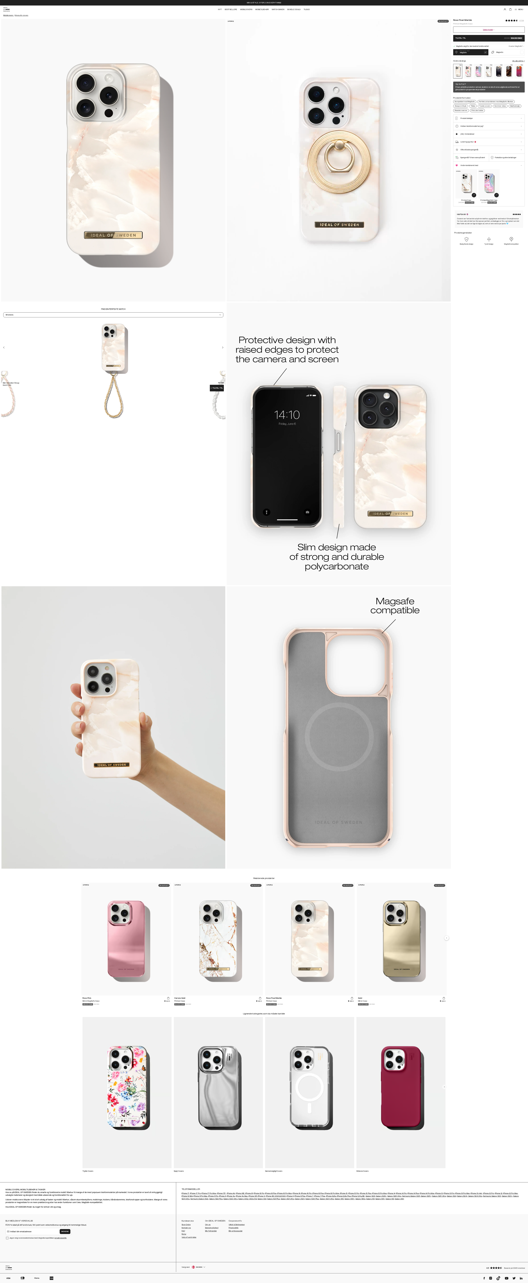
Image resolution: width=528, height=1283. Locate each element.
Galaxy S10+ (349, 1199)
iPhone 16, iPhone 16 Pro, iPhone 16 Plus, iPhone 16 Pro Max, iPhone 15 (320, 1193)
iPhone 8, (290, 1196)
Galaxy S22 (203, 1199)
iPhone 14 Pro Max (427, 1193)
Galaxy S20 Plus (312, 1199)
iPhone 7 (309, 1196)
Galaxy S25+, (426, 1196)
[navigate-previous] (446, 938)
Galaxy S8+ (399, 1199)
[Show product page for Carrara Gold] (488, 71)
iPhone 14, (391, 1193)
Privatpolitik (233, 1228)
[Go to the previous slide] (4, 347)
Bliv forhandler (211, 1231)
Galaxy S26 (370, 1196)
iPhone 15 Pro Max (379, 1193)
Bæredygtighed (211, 1228)
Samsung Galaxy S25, (411, 1196)
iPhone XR (253, 1196)
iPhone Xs (231, 1196)
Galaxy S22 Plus (216, 1199)
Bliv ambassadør (236, 1231)
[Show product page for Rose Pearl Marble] (457, 71)
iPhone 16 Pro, (259, 1193)
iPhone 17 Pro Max (209, 1193)
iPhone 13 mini (476, 1193)
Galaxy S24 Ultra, (475, 1196)
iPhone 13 (439, 1193)
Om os (208, 1225)
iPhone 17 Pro (195, 1193)
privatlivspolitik (61, 1238)
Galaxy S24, (452, 1196)
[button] (504, 1268)
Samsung (194, 1199)
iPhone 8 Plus (300, 1196)
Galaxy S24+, (462, 1196)
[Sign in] (505, 9)
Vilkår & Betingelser (237, 1225)
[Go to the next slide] (223, 347)
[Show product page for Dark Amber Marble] (508, 71)
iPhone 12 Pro (488, 1193)
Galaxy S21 (262, 1199)
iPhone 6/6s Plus (343, 1196)
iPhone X (261, 1196)
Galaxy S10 (339, 1199)
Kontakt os (186, 1228)
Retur (184, 1234)
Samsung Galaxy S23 (492, 1196)
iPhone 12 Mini (187, 1196)
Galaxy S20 (300, 1199)
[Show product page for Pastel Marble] (478, 71)
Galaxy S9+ (380, 1199)
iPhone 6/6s (331, 1196)
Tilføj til (217, 388)
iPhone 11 (222, 1196)
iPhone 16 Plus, (271, 1193)
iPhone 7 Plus (319, 1196)
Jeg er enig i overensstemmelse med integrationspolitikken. (38, 1238)
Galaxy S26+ (381, 1196)
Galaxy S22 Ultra (230, 1199)
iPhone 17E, (221, 1193)
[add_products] (474, 195)
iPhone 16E (240, 1193)
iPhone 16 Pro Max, (284, 1193)
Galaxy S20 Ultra (327, 1199)
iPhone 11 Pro (213, 1196)
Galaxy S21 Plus (273, 1199)
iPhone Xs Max (242, 1196)
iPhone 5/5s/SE (358, 1196)
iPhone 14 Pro (401, 1193)
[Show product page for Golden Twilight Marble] (498, 71)
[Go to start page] (6, 9)
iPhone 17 (185, 1193)
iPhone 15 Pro (353, 1193)
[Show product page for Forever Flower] (467, 71)
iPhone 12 (498, 1193)
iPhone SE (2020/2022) (276, 1196)
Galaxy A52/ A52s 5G (247, 1199)
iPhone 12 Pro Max (510, 1193)
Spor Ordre (186, 1225)
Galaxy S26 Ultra (394, 1196)
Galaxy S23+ (507, 1196)
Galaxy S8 (390, 1199)
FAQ (183, 1231)
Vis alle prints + (518, 61)
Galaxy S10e (360, 1199)
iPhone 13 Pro (449, 1193)
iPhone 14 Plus (413, 1193)
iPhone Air (230, 1193)
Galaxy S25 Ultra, (439, 1196)
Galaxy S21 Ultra (287, 1199)
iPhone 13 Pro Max (462, 1193)
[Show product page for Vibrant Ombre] (518, 71)
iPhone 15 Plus (365, 1193)
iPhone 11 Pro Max (200, 1196)
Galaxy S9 (370, 1199)
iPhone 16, (249, 1193)
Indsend (65, 1231)
